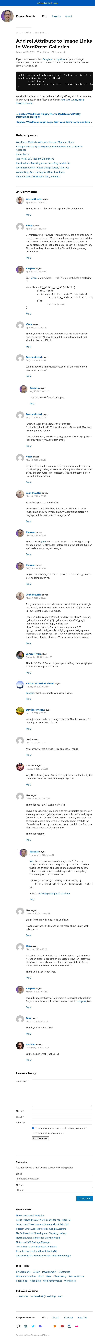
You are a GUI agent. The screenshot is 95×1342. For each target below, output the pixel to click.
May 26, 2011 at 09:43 (36, 568)
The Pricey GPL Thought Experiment (35, 158)
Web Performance (52, 1280)
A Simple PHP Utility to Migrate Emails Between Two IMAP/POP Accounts (49, 148)
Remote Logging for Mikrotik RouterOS (36, 1251)
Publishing (21, 1280)
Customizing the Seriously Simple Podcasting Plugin (43, 1255)
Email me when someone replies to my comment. (60, 1128)
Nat (31, 861)
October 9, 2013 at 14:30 (37, 1047)
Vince (29, 225)
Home (19, 32)
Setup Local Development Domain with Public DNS (42, 1224)
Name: (19, 1185)
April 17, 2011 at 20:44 (36, 271)
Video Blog (35, 1280)
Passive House (76, 1276)
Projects (56, 16)
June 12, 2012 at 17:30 (36, 713)
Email (20, 1116)
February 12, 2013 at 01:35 (38, 913)
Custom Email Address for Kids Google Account (41, 1228)
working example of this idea (54, 893)
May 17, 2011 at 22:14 (36, 417)
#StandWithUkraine (47, 3)
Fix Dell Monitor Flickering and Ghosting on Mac (41, 1233)
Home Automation (26, 1276)
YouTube (62, 1326)
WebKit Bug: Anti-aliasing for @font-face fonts (40, 172)
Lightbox (60, 59)
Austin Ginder (34, 199)
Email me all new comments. (49, 1132)
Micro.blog (54, 1326)
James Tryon (33, 654)
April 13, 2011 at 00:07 (36, 202)
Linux (41, 1276)
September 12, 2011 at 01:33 (39, 657)
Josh (43, 541)
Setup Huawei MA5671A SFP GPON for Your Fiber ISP (43, 1219)
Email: (19, 1173)
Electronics (64, 1271)
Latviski (82, 1317)
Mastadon (40, 1326)
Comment (22, 1081)
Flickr (76, 1326)
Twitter (33, 1326)
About (68, 16)
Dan (28, 946)
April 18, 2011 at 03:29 (36, 327)
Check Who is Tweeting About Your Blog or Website (43, 163)
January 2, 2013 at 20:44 (37, 769)
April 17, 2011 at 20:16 (36, 228)
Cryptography (23, 1271)
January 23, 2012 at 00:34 (37, 686)
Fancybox (47, 59)
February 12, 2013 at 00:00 (41, 855)
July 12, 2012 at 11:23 (35, 742)
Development (49, 1271)
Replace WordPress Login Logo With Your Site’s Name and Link (53, 122)
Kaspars (30, 268)
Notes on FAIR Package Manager (33, 1242)
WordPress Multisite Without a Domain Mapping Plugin (45, 141)
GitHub (18, 1326)
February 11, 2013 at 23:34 (38, 798)
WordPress (40, 32)
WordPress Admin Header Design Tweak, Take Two (42, 167)
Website (20, 1122)
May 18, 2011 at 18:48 (36, 460)
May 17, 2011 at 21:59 (36, 360)
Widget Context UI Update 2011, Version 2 (38, 176)
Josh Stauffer (33, 493)
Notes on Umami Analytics (30, 1215)
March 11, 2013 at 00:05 (37, 1021)
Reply (28, 214)
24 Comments (59, 52)
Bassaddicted (34, 357)
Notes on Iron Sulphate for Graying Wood (38, 1237)
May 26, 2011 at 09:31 (36, 535)
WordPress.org (25, 1326)
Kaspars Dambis (25, 1317)
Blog (44, 16)
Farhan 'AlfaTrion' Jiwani (40, 683)
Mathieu (30, 1044)
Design (36, 1271)
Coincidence (22, 154)
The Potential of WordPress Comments (36, 1246)
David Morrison (35, 710)
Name (20, 1111)
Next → (62, 1296)
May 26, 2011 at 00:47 (36, 496)
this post (81, 1001)
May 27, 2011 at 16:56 (36, 598)
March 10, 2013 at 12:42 (37, 991)
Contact (68, 1317)
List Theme (44, 1335)
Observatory (60, 1276)
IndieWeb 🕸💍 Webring (43, 1296)
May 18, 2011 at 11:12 (39, 391)
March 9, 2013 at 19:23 (36, 949)
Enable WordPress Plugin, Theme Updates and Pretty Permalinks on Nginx (48, 115)
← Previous (22, 1296)
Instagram (69, 1326)
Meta (48, 1276)
